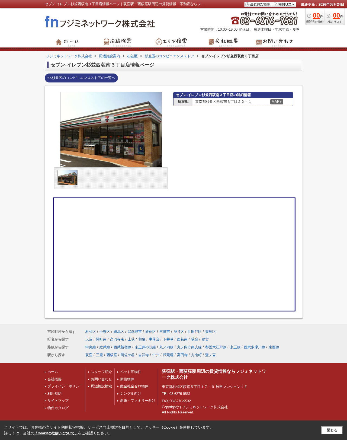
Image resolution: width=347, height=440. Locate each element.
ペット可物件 (130, 372)
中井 (155, 355)
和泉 (141, 339)
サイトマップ (58, 400)
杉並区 (90, 332)
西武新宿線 (122, 347)
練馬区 (119, 332)
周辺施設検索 (101, 386)
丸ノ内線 (166, 347)
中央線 (90, 347)
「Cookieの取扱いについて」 (56, 433)
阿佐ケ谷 (128, 355)
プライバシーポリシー (65, 386)
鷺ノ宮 (210, 355)
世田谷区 (195, 332)
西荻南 (182, 339)
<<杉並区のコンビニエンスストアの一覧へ (81, 78)
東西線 (274, 347)
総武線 (104, 347)
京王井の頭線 (145, 347)
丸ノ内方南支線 (189, 347)
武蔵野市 (135, 332)
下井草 (168, 339)
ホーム (52, 372)
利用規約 (54, 393)
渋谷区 (179, 332)
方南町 (196, 355)
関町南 (101, 339)
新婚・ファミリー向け (137, 400)
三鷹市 (164, 332)
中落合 (154, 339)
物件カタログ (58, 408)
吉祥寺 (143, 355)
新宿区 (150, 332)
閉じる (332, 430)
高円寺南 (117, 339)
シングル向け (130, 393)
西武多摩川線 (254, 347)
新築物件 (127, 379)
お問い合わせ (101, 379)
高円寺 (182, 355)
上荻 (131, 339)
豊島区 (210, 332)
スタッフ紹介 (101, 372)
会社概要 (54, 379)
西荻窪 (112, 355)
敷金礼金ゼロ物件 (134, 386)
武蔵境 (168, 355)
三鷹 (99, 355)
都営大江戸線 (215, 347)
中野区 (104, 332)
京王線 (235, 347)
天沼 (88, 339)
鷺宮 (205, 339)
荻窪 (194, 339)
